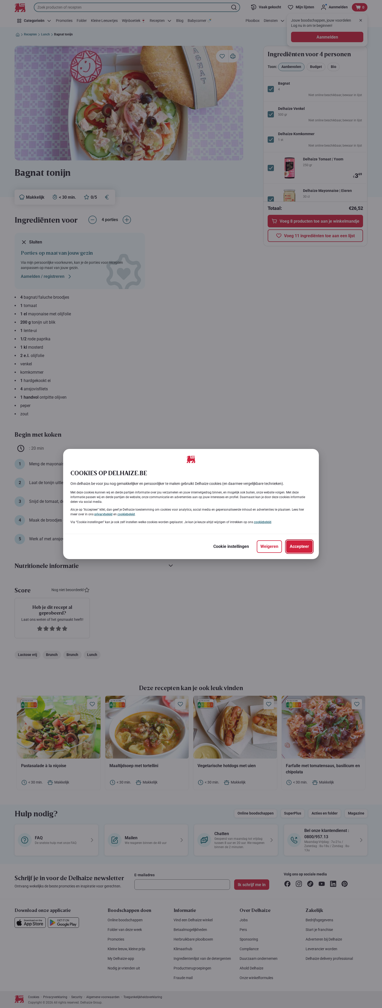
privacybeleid (103, 514)
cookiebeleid (126, 514)
